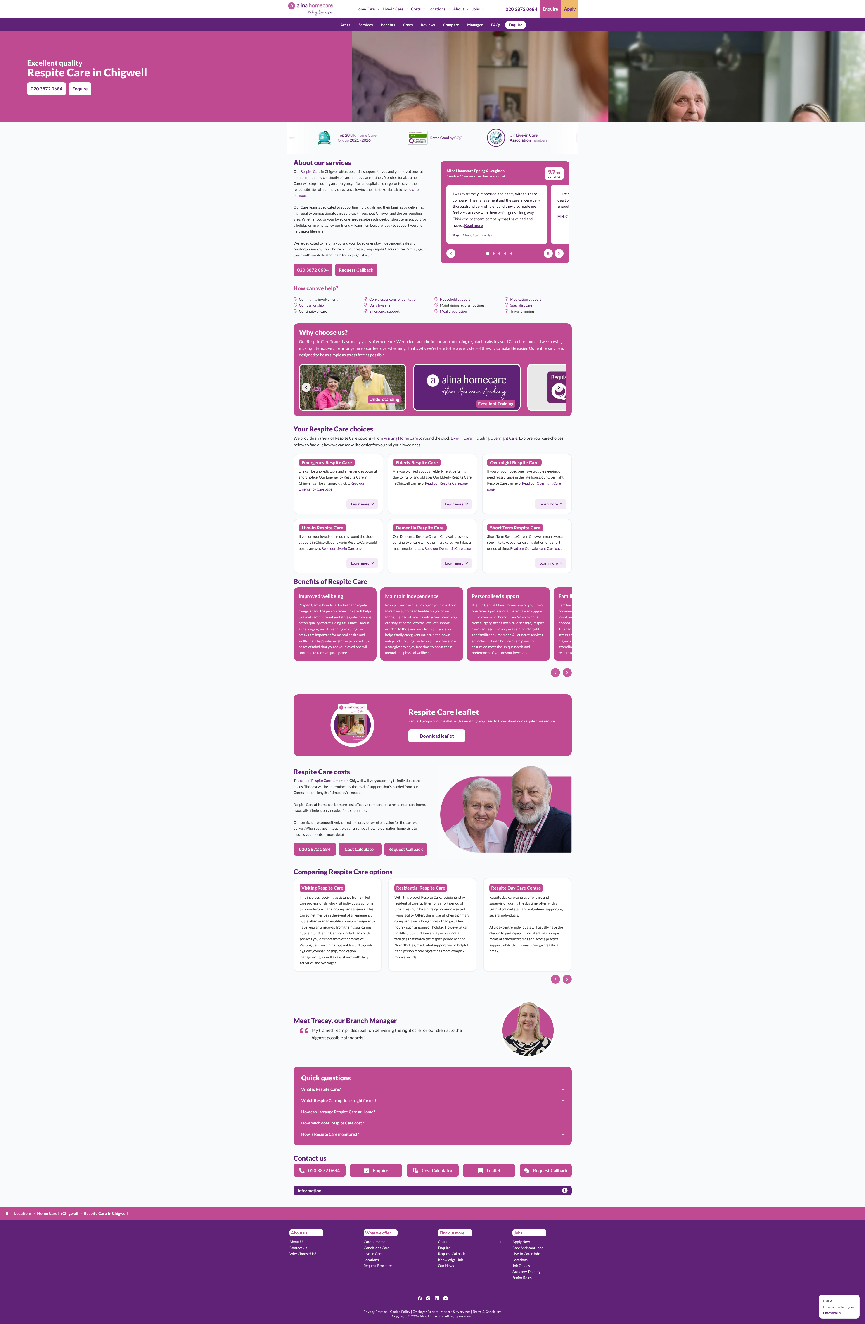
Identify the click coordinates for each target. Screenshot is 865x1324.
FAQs (495, 24)
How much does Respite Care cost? (332, 1122)
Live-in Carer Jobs (526, 1253)
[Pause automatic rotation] (548, 253)
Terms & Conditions (487, 1312)
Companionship (311, 305)
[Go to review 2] (493, 253)
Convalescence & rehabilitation (393, 299)
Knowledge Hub (450, 1259)
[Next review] (559, 253)
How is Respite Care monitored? (330, 1134)
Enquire (550, 9)
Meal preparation (453, 311)
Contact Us (298, 1247)
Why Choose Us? (302, 1253)
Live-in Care (393, 9)
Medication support (525, 299)
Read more (473, 225)
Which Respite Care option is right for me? (339, 1100)
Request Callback (451, 1253)
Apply (570, 9)
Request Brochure (378, 1265)
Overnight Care (503, 438)
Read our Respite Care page (446, 483)
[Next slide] (559, 387)
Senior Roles (522, 1277)
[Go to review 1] (488, 253)
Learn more (364, 505)
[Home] (7, 1213)
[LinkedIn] (437, 1298)
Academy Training (526, 1271)
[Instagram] (428, 1298)
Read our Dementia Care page (447, 548)
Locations (436, 9)
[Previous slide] (306, 387)
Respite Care (310, 171)
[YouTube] (445, 1298)
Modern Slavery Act (455, 1312)
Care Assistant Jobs (527, 1247)
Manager (475, 24)
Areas (345, 24)
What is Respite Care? (321, 1089)
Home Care (365, 9)
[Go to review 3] (499, 253)
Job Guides (521, 1265)
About (458, 9)
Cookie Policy (400, 1312)
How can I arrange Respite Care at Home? (338, 1111)
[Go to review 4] (505, 253)
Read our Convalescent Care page (536, 548)
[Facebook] (420, 1298)
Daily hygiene (379, 305)
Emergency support (384, 311)
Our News (446, 1265)
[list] (432, 387)
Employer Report (425, 1312)
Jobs (476, 9)
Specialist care (521, 305)
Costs (416, 9)
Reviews (428, 24)
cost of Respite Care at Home (322, 780)
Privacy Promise (375, 1312)
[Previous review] (450, 253)
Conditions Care (376, 1247)
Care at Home (374, 1241)
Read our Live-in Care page (342, 548)
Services (365, 24)
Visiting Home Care (401, 438)
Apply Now (521, 1241)
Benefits (388, 24)
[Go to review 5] (511, 253)
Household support (455, 299)
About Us (296, 1241)
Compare (451, 24)
